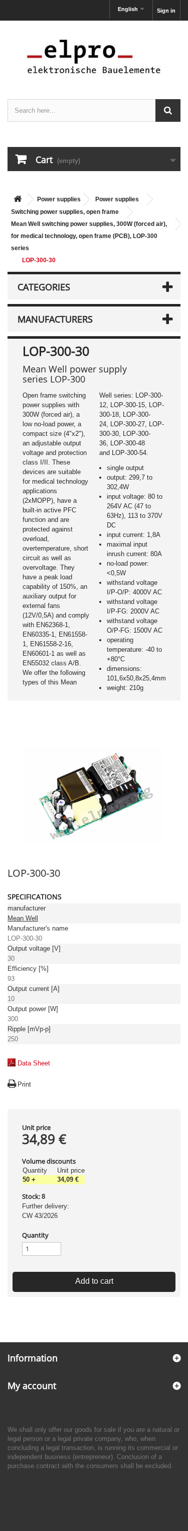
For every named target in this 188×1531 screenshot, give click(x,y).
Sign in (166, 11)
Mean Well (23, 918)
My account (32, 1386)
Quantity (35, 1235)
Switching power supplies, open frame (65, 211)
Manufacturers (55, 319)
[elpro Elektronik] (94, 56)
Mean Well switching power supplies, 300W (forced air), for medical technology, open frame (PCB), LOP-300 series (89, 236)
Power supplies (59, 199)
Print (24, 1084)
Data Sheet (34, 1063)
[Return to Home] (17, 199)
